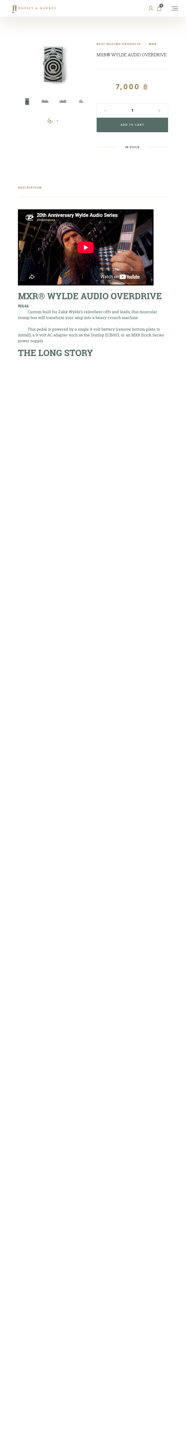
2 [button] (57, 120)
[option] (27, 104)
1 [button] (50, 120)
